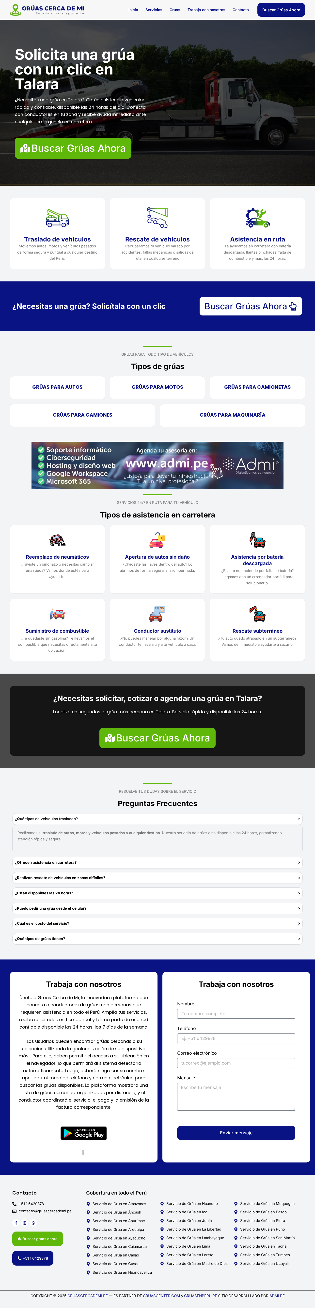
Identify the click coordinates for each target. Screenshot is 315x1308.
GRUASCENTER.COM (162, 1295)
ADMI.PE (277, 1295)
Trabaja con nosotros (206, 9)
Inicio (133, 9)
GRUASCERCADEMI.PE (87, 1295)
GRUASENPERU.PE (200, 1295)
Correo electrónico (197, 1053)
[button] (281, 10)
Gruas (175, 9)
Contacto (241, 9)
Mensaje (186, 1077)
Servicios (153, 9)
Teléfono (186, 1028)
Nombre (185, 1003)
